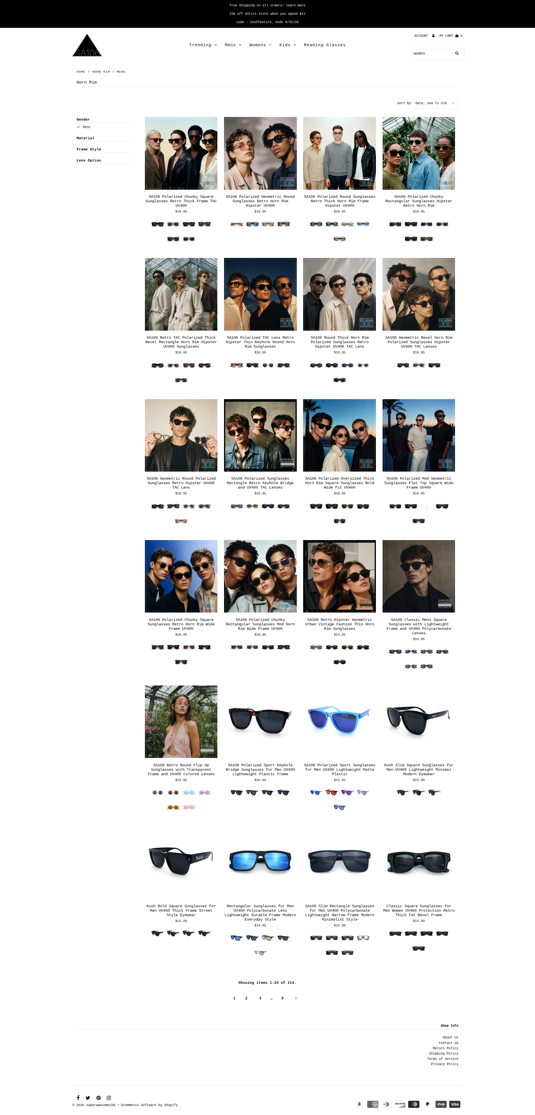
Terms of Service (442, 1059)
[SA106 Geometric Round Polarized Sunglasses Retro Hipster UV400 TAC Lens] (181, 435)
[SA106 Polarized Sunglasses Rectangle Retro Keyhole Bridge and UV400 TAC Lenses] (260, 435)
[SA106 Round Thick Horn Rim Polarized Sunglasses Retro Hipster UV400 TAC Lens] (339, 294)
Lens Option (89, 160)
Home (81, 72)
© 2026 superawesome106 (93, 1105)
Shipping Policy (443, 1054)
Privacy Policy (444, 1064)
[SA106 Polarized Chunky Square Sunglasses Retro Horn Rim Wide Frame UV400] (181, 576)
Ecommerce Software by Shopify (149, 1105)
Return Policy (445, 1048)
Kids (285, 45)
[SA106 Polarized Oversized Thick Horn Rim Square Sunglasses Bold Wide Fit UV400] (339, 435)
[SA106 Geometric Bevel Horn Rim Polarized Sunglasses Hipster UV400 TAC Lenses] (419, 294)
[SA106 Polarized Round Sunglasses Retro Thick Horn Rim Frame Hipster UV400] (339, 153)
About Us (450, 1038)
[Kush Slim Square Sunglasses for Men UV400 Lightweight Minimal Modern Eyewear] (419, 721)
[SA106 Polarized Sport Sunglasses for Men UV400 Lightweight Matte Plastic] (339, 721)
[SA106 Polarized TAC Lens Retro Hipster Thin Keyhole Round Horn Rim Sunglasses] (260, 294)
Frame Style (89, 149)
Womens (257, 45)
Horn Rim (101, 72)
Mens (230, 45)
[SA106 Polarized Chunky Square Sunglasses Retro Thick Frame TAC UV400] (181, 153)
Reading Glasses (325, 45)
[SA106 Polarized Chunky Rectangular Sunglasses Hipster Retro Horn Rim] (419, 153)
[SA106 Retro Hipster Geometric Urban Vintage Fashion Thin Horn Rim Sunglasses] (339, 576)
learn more (295, 6)
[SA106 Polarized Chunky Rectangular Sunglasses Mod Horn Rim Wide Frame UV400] (260, 576)
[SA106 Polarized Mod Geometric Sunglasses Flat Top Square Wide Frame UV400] (419, 435)
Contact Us (448, 1043)
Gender (83, 120)
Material (85, 138)
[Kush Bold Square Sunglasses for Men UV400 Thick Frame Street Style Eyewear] (181, 862)
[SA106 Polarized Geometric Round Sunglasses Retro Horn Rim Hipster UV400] (260, 153)
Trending (200, 45)
